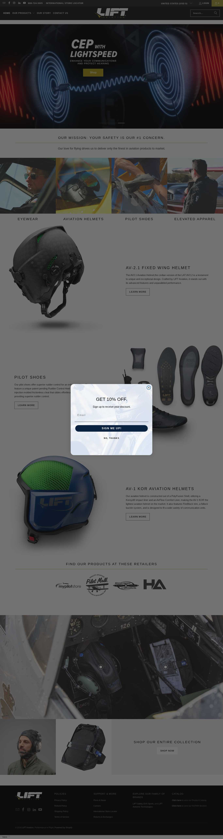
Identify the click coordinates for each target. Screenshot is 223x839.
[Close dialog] (149, 388)
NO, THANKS (111, 438)
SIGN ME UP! (111, 428)
